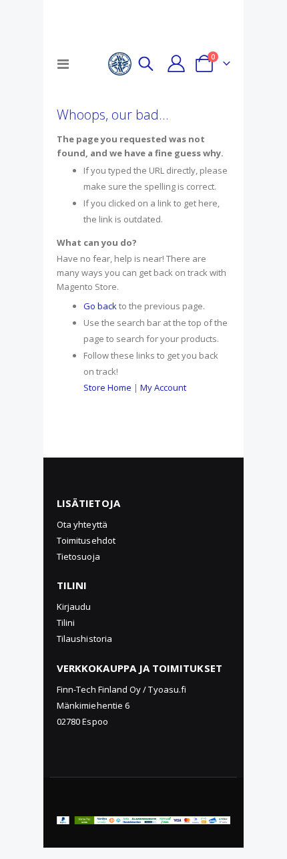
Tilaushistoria (84, 639)
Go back (100, 306)
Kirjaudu (74, 606)
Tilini (66, 623)
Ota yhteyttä (82, 524)
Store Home (107, 387)
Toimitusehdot (86, 540)
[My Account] (176, 63)
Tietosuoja (78, 556)
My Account (163, 387)
